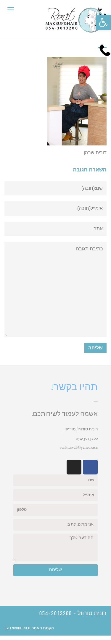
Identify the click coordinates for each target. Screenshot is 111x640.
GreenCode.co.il (17, 628)
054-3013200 (87, 438)
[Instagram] (74, 467)
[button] (103, 22)
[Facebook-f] (90, 467)
